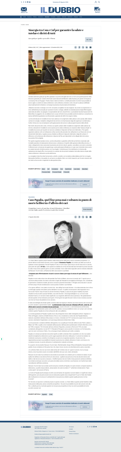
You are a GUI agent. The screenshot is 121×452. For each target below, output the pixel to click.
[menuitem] (24, 16)
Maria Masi (84, 169)
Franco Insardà (87, 209)
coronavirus (55, 169)
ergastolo (44, 394)
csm (61, 169)
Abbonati (97, 12)
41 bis (50, 394)
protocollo (66, 172)
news (43, 169)
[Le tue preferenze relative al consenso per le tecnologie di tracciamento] (1, 339)
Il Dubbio (23, 24)
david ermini (68, 169)
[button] (96, 2)
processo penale (57, 172)
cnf (48, 169)
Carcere (27, 24)
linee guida (77, 169)
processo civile (46, 172)
